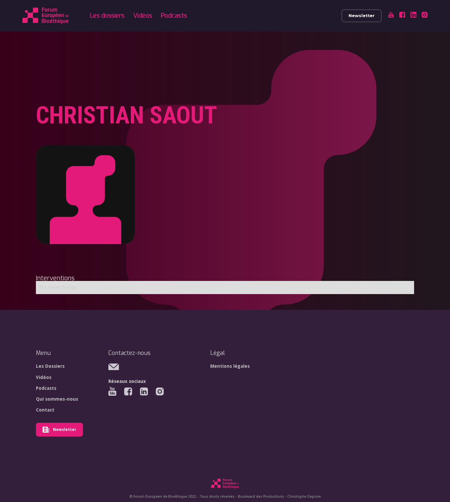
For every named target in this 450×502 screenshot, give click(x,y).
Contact (45, 410)
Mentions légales (230, 366)
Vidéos (142, 15)
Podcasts (174, 15)
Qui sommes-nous (57, 399)
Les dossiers (107, 15)
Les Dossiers (50, 366)
